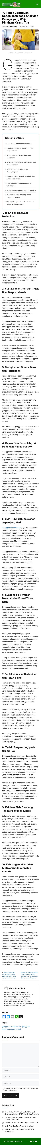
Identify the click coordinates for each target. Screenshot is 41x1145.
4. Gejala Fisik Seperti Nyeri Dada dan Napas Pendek (21, 163)
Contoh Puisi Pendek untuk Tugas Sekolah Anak (21, 1123)
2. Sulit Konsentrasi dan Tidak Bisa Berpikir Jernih (20, 149)
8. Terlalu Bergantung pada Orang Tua (21, 190)
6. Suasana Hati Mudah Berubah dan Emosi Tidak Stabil (21, 177)
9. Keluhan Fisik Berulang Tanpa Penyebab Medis (19, 196)
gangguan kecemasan (11, 1026)
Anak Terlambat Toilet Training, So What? (19, 1126)
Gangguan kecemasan (11, 528)
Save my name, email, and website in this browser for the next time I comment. (21, 1089)
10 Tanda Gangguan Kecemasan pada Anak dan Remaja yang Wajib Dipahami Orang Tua (20, 17)
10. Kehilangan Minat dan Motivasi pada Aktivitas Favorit (20, 203)
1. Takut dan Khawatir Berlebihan (19, 144)
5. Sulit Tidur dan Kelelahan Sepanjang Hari (17, 170)
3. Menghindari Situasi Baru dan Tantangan (19, 156)
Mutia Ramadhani (10, 26)
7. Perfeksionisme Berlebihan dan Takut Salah (19, 184)
